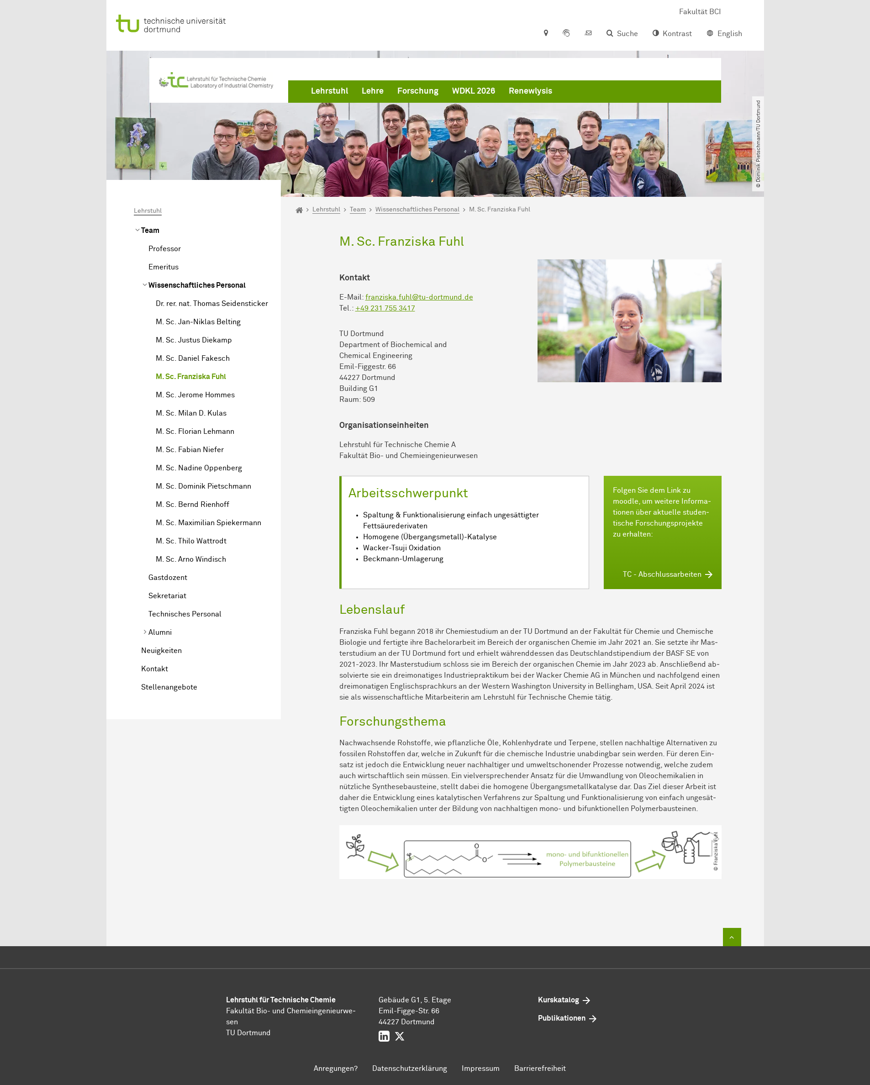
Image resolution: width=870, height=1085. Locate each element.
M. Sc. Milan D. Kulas (191, 413)
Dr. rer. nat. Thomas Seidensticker (212, 303)
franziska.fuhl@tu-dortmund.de (419, 297)
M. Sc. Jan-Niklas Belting (198, 322)
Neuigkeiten (161, 650)
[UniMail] (588, 34)
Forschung (417, 91)
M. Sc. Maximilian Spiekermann (208, 523)
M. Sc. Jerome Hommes (195, 395)
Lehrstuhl (329, 91)
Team (150, 230)
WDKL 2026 (473, 91)
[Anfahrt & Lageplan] (545, 34)
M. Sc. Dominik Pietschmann (203, 486)
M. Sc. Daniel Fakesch (193, 358)
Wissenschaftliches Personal (197, 285)
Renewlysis (530, 91)
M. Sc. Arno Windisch (191, 559)
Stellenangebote (169, 687)
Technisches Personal (184, 614)
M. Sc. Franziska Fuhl (191, 376)
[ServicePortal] (566, 34)
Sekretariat (167, 596)
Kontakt (154, 669)
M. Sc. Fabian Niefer (190, 449)
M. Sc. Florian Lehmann (195, 431)
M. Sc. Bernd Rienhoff (192, 504)
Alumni (160, 632)
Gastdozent (167, 577)
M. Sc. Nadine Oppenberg (199, 468)
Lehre (373, 91)
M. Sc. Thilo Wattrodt (191, 541)
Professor (164, 249)
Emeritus (163, 267)
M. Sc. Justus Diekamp (194, 340)
